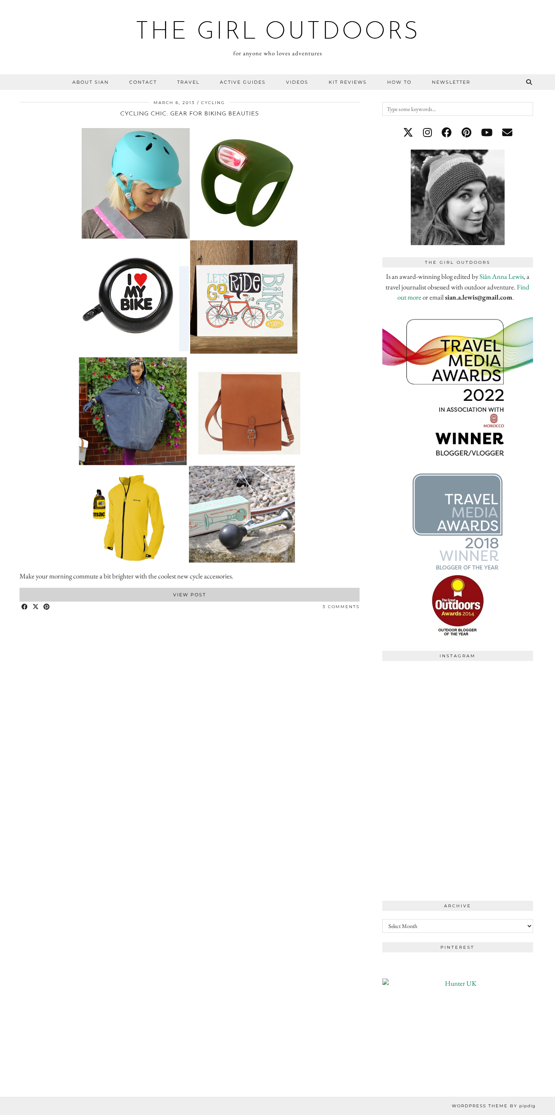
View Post (189, 595)
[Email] (507, 132)
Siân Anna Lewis (501, 276)
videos (297, 82)
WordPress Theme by (493, 1105)
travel (188, 82)
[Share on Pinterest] (46, 607)
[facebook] (447, 132)
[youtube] (486, 132)
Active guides (243, 82)
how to (399, 82)
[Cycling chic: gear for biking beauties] (189, 565)
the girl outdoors (278, 32)
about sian (90, 82)
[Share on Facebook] (25, 607)
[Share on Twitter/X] (35, 607)
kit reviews (348, 82)
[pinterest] (466, 132)
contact (143, 82)
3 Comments (341, 606)
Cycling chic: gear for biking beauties (189, 114)
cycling (213, 102)
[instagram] (427, 132)
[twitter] (408, 132)
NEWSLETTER (451, 82)
